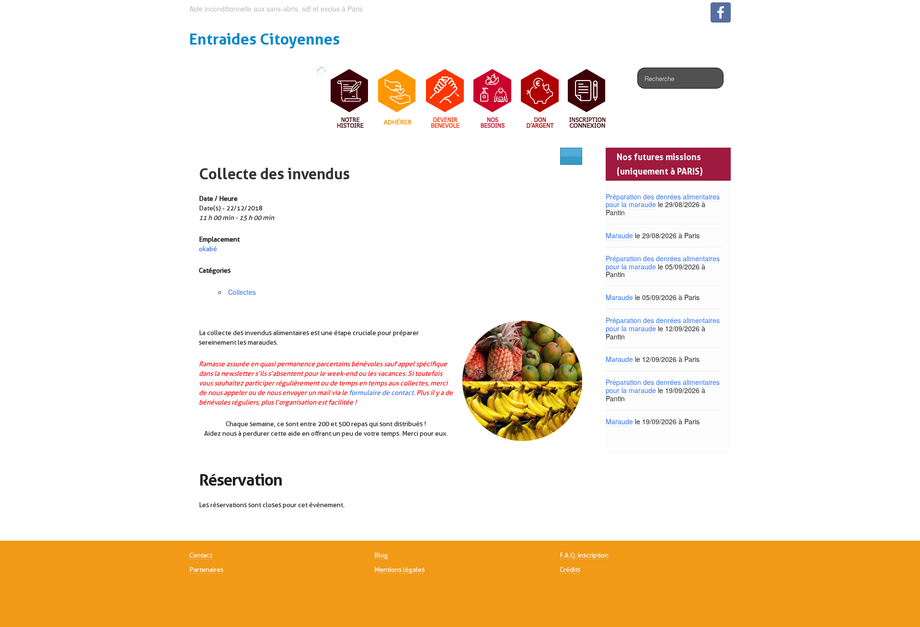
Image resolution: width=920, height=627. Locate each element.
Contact (200, 555)
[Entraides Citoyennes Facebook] (721, 12)
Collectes (242, 292)
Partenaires (206, 569)
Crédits (570, 569)
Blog (381, 555)
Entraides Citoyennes (264, 39)
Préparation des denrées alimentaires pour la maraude (663, 200)
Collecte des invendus (274, 173)
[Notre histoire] (350, 99)
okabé (208, 249)
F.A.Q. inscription (584, 555)
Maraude (619, 235)
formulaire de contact (381, 392)
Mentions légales (399, 569)
